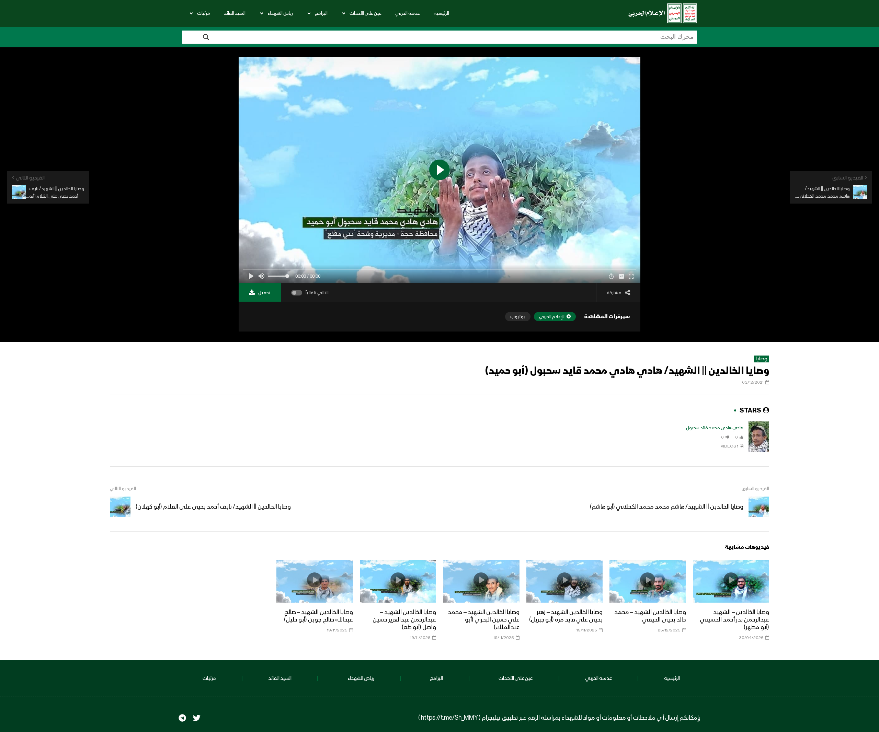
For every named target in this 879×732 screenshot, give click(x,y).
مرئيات (203, 13)
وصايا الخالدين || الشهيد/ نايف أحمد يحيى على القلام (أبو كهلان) (213, 507)
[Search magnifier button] (206, 37)
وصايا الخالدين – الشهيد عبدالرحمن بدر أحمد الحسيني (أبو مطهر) (734, 619)
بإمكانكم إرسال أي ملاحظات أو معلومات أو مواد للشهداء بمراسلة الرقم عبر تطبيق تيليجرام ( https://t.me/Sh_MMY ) (559, 718)
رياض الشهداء (280, 13)
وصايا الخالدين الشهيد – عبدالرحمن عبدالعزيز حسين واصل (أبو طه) (404, 619)
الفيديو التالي (123, 488)
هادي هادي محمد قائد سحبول (714, 428)
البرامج (321, 13)
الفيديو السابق (755, 488)
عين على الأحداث (365, 13)
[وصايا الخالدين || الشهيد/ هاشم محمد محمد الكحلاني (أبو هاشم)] (759, 507)
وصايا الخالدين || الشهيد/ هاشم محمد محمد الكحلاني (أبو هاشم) (666, 507)
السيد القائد (235, 13)
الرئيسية (441, 13)
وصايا (761, 359)
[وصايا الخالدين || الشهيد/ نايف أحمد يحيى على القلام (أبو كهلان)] (120, 507)
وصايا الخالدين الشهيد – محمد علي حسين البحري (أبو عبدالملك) (484, 619)
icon (731, 580)
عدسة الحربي (407, 13)
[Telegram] (182, 718)
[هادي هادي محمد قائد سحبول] (759, 436)
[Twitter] (197, 718)
